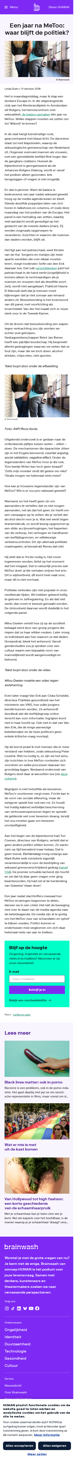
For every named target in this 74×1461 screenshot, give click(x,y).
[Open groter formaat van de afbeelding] (37, 396)
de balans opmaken (36, 114)
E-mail (14, 971)
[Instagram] (7, 1308)
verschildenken (46, 268)
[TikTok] (13, 1308)
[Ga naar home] (37, 7)
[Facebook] (37, 1308)
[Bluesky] (25, 1308)
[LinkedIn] (19, 1308)
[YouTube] (31, 1308)
